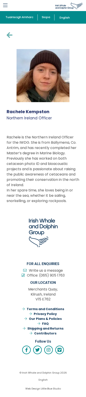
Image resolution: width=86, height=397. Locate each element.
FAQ (45, 323)
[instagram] (48, 349)
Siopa (46, 17)
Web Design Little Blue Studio (43, 388)
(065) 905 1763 (52, 275)
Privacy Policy (45, 314)
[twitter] (37, 349)
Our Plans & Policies (45, 319)
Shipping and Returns (45, 328)
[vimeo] (59, 349)
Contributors (45, 333)
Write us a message (46, 270)
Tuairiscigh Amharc (19, 17)
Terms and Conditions (45, 309)
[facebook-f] (26, 349)
